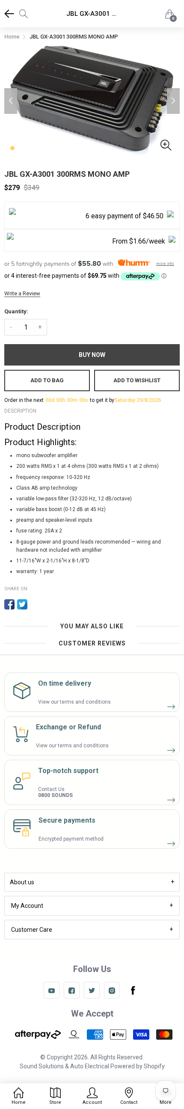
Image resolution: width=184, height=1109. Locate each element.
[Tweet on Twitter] (22, 604)
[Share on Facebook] (9, 604)
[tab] (92, 882)
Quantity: (16, 311)
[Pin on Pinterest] (35, 604)
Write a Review (22, 293)
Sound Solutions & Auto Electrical (64, 1066)
